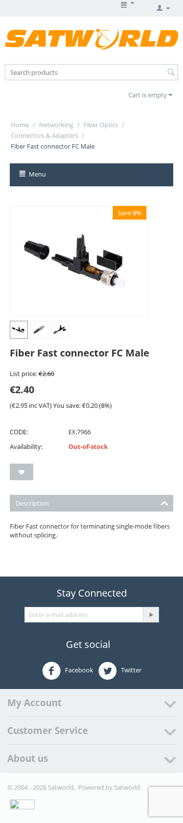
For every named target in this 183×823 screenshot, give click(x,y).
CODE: (19, 431)
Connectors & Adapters (44, 135)
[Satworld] (91, 38)
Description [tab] (32, 503)
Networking (56, 124)
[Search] (171, 73)
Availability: (26, 446)
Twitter (131, 670)
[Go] (151, 614)
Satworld (127, 787)
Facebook (78, 670)
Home (20, 124)
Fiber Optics (100, 124)
